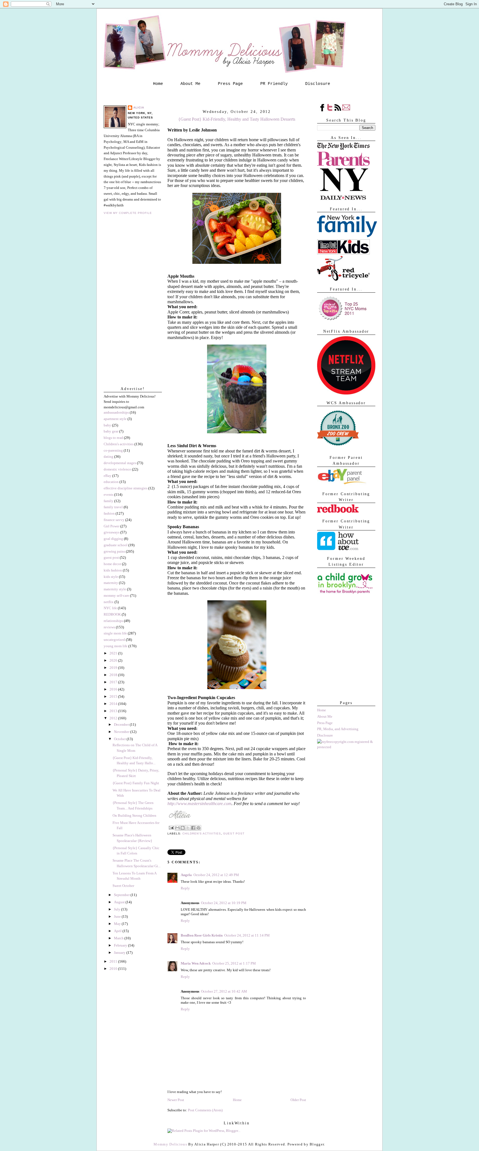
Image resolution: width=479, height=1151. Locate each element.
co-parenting (113, 450)
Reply (185, 888)
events (108, 494)
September (122, 895)
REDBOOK (112, 614)
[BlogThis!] (182, 828)
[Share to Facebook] (193, 828)
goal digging (113, 539)
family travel (113, 507)
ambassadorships (116, 412)
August (120, 902)
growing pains (114, 551)
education (111, 482)
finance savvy (114, 520)
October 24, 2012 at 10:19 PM (223, 903)
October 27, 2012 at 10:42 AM (224, 991)
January (120, 952)
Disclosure (317, 84)
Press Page (230, 84)
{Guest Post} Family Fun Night (136, 783)
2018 (113, 675)
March (119, 938)
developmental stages (120, 463)
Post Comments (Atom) (205, 1110)
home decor (112, 564)
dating (108, 456)
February (121, 945)
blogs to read (113, 438)
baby (107, 425)
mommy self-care (116, 595)
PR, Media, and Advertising (337, 729)
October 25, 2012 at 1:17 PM (234, 963)
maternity (111, 583)
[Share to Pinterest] (198, 828)
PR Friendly (274, 84)
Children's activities (119, 444)
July (117, 909)
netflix (109, 602)
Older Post (298, 1100)
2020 (113, 660)
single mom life (115, 633)
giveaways (111, 532)
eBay (107, 476)
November (122, 732)
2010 (113, 969)
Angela (186, 875)
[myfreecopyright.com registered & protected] (346, 747)
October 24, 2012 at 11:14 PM (247, 935)
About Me (190, 84)
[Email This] (177, 828)
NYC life (110, 608)
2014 (113, 704)
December (122, 724)
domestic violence (117, 469)
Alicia (138, 107)
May (118, 924)
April (118, 931)
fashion (109, 513)
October (120, 739)
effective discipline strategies (125, 488)
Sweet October (123, 886)
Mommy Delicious (170, 1144)
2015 (113, 696)
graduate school (116, 545)
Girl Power (111, 526)
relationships (113, 621)
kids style (111, 577)
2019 (113, 668)
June (118, 916)
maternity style (115, 589)
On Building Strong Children (134, 815)
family (108, 501)
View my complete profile (128, 212)
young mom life (116, 646)
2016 (113, 689)
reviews (109, 627)
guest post (111, 557)
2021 (113, 653)
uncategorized (114, 640)
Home (158, 84)
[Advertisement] (345, 666)
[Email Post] (171, 827)
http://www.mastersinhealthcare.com (199, 803)
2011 (113, 961)
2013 (113, 711)
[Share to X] (188, 828)
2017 (113, 682)
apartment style (115, 419)
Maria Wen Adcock (196, 963)
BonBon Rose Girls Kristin (202, 935)
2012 (113, 718)
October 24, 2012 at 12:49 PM (216, 875)
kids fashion (113, 570)
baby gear (111, 431)
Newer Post (175, 1100)
